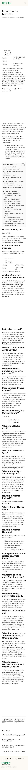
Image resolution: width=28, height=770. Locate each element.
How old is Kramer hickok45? (13, 199)
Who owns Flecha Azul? (11, 191)
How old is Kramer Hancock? (13, 203)
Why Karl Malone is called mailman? (14, 751)
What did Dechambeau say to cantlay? (12, 178)
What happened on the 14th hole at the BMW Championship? (14, 220)
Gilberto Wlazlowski (11, 17)
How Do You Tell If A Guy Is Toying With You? (20, 720)
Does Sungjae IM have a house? (13, 185)
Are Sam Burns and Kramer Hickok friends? (13, 172)
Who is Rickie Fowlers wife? (12, 193)
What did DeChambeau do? (12, 217)
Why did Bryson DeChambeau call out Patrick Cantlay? (14, 224)
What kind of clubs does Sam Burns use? (13, 210)
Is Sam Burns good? (9, 175)
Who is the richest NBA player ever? (14, 735)
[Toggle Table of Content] (22, 164)
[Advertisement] (14, 34)
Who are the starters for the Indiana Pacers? (11, 740)
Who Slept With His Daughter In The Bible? (7, 720)
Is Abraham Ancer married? (11, 169)
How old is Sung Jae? (10, 167)
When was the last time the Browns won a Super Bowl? (13, 746)
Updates (22, 17)
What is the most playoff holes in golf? (14, 214)
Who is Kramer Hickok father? (13, 201)
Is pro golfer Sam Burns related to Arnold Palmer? (14, 206)
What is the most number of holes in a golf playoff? (13, 182)
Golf (18, 17)
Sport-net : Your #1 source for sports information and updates (13, 759)
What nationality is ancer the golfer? (13, 196)
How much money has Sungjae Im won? (13, 188)
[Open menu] (25, 3)
